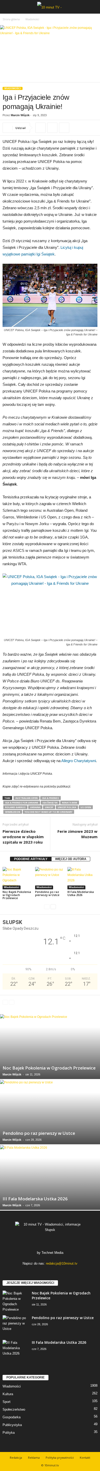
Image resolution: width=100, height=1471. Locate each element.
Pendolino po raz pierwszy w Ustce (47, 893)
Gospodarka (12, 1417)
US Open (86, 807)
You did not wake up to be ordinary (48, 812)
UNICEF (49, 807)
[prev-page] (46, 906)
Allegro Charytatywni (78, 761)
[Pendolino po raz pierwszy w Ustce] (50, 878)
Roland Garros (15, 807)
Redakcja (16, 1457)
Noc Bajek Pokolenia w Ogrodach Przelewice (17, 895)
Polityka (9, 1433)
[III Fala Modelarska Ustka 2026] (82, 878)
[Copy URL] (40, 128)
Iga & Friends (50, 798)
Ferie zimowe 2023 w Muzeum (77, 834)
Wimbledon (12, 812)
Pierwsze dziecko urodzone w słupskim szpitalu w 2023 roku (23, 837)
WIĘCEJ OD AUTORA (70, 859)
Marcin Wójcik (20, 115)
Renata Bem (69, 802)
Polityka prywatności (60, 1457)
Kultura (8, 1394)
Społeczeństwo (14, 1409)
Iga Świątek (50, 802)
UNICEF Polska (67, 807)
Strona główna (11, 19)
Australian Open (26, 798)
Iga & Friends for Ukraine (21, 802)
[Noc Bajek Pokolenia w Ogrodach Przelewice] (18, 878)
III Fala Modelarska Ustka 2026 (80, 893)
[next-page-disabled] (11, 1002)
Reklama (34, 1457)
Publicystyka (12, 1425)
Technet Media (52, 1253)
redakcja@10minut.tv (61, 1263)
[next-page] (53, 906)
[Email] (64, 128)
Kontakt (85, 1457)
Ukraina (35, 807)
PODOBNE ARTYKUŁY (30, 859)
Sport (7, 1402)
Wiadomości (12, 88)
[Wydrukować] (52, 128)
